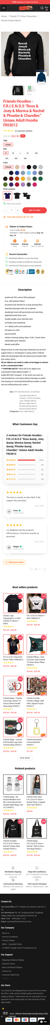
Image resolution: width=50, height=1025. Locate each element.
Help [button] (45, 1022)
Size (5, 149)
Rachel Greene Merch (11, 20)
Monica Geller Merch (27, 403)
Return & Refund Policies (12, 967)
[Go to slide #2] (32, 90)
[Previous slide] (5, 54)
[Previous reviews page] (31, 569)
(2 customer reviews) (23, 131)
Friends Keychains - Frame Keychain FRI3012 (35, 742)
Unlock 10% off (5, 1013)
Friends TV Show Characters (23, 16)
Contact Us (6, 971)
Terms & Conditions (10, 937)
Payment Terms (8, 964)
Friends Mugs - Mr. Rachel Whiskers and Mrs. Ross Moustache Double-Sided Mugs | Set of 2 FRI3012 (13, 802)
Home (4, 16)
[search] (42, 8)
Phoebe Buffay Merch (28, 406)
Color (5, 163)
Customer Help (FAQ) (10, 975)
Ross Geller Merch (26, 411)
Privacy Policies (8, 940)
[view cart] (46, 8)
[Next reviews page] (44, 569)
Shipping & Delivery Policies (13, 960)
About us (5, 933)
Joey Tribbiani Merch (27, 401)
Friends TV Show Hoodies (29, 398)
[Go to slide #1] (18, 90)
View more (25, 758)
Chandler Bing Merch (27, 395)
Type (5, 140)
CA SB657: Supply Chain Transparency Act (19, 948)
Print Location (9, 189)
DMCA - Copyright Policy (12, 944)
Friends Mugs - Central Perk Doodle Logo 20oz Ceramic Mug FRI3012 (12, 742)
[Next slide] (45, 54)
